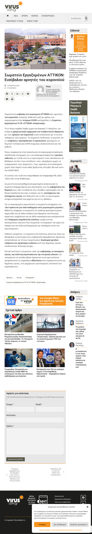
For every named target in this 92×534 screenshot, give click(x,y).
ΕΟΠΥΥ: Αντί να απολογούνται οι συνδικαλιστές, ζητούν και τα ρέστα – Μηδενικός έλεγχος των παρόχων (78, 86)
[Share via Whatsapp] (22, 93)
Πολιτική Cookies (45, 530)
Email (39, 404)
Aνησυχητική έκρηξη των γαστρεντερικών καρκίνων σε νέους (77, 176)
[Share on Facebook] (7, 93)
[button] (87, 507)
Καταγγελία (30, 278)
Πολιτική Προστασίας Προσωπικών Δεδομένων (67, 530)
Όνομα (9, 404)
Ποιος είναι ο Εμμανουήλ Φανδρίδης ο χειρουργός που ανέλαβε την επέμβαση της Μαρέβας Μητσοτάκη (78, 211)
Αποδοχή (42, 524)
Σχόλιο (10, 426)
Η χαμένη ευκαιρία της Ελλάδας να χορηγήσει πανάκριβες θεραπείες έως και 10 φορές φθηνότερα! (78, 72)
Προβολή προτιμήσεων (78, 524)
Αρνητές (9, 278)
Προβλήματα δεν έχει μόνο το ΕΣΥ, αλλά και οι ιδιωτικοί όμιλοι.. (77, 62)
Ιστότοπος (11, 415)
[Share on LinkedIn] (17, 93)
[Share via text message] (28, 93)
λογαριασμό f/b (49, 175)
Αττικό (19, 278)
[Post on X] (12, 93)
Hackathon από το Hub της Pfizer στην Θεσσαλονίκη (55, 472)
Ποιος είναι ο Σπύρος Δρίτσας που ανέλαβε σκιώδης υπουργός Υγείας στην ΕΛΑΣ (78, 233)
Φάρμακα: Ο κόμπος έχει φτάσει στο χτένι (77, 55)
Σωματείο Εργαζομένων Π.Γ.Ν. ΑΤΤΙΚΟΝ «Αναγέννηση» (26, 282)
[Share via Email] (7, 99)
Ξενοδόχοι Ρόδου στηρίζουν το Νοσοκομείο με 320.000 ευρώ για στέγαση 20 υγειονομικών (76, 272)
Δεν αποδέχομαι (60, 524)
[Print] (12, 99)
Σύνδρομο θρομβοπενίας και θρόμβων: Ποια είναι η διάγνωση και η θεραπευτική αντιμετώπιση (14, 475)
